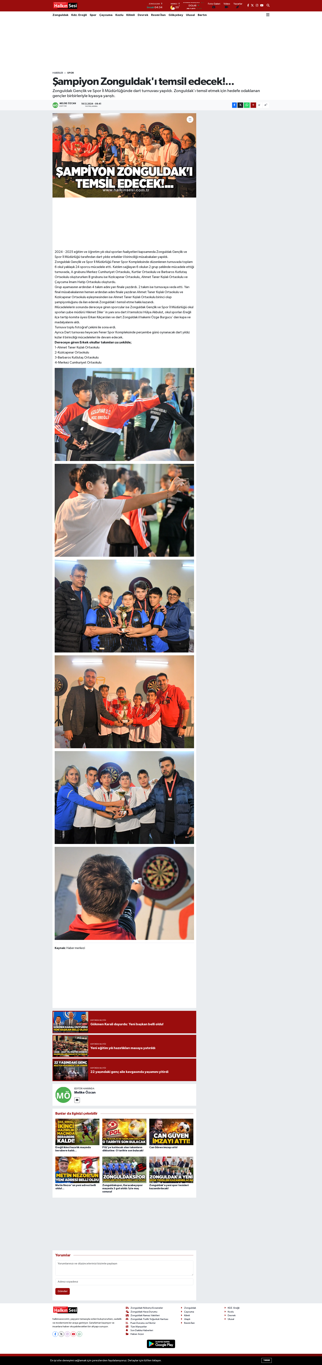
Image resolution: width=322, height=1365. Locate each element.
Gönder (63, 1291)
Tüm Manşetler (138, 1326)
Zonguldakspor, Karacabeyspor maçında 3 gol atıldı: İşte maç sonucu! (122, 1188)
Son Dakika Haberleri (141, 1330)
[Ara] (268, 6)
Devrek (143, 15)
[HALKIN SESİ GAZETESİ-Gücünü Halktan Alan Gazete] (65, 6)
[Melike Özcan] (63, 1094)
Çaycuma (106, 15)
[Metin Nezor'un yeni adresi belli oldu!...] (77, 1169)
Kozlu (119, 15)
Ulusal (190, 15)
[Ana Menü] (268, 15)
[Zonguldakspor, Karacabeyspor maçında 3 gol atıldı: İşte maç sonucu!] (124, 1169)
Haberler (57, 73)
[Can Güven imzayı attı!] (171, 1131)
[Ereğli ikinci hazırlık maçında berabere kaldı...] (77, 1131)
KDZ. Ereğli (233, 1308)
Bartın (202, 15)
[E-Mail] (77, 1100)
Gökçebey (176, 15)
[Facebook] (55, 1334)
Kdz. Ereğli (79, 15)
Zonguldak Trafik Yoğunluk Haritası (149, 1319)
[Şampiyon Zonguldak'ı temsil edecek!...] (124, 155)
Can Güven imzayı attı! (163, 1147)
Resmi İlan (158, 15)
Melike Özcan (85, 1092)
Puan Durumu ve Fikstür (143, 1323)
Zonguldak (60, 15)
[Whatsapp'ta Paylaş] (247, 105)
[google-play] (161, 1343)
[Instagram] (67, 1334)
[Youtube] (73, 1334)
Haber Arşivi (137, 1334)
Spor (93, 15)
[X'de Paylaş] (240, 105)
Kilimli (130, 15)
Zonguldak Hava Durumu (143, 1312)
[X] (61, 1334)
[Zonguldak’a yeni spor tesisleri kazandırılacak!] (171, 1169)
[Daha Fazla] (253, 105)
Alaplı (187, 1319)
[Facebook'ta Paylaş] (234, 105)
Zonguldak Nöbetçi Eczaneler (146, 1308)
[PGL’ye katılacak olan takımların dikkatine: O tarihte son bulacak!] (124, 1131)
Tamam (266, 1360)
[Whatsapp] (79, 1334)
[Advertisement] (161, 45)
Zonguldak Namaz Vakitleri (145, 1315)
